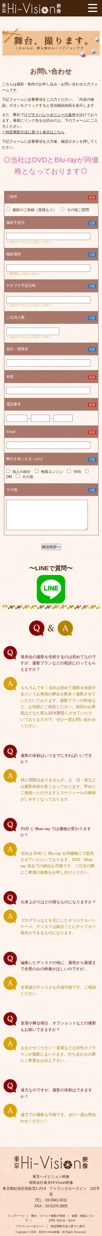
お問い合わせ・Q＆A (61, 1220)
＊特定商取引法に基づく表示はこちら (33, 132)
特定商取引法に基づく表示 (68, 1226)
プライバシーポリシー (30, 1226)
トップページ (16, 1215)
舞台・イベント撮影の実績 (48, 1215)
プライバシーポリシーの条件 (52, 115)
